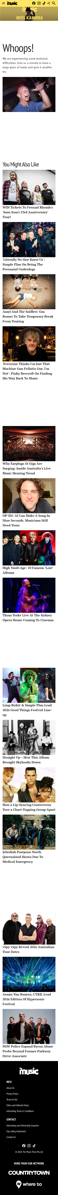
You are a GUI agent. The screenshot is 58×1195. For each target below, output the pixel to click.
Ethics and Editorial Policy (17, 1105)
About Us (10, 1088)
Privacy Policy (12, 1093)
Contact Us (11, 1137)
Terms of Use (11, 1099)
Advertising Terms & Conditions (20, 1111)
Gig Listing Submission (16, 1131)
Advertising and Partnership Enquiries (22, 1125)
